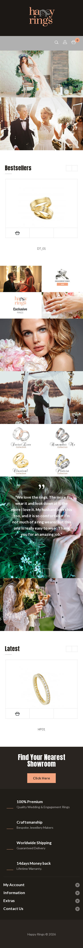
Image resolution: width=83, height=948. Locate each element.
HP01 (41, 729)
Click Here (41, 778)
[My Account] (65, 42)
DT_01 (41, 248)
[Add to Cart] (17, 233)
